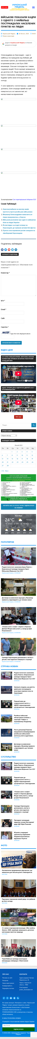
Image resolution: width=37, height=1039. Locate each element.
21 (7, 462)
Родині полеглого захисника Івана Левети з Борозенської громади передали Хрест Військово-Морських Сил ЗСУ (17, 569)
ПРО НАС (18, 417)
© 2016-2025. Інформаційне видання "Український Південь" (18, 1033)
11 (27, 455)
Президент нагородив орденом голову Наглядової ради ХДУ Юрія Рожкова (24, 822)
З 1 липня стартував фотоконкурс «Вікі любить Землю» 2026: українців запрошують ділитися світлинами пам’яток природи (18, 930)
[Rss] (17, 998)
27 (2, 466)
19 (32, 459)
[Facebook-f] (3, 998)
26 (32, 462)
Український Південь (19, 6)
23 (17, 462)
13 (2, 459)
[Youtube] (10, 998)
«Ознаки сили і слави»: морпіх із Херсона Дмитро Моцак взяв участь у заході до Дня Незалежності (17, 629)
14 (7, 459)
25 (27, 462)
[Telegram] (14, 998)
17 (22, 459)
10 (22, 455)
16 (17, 459)
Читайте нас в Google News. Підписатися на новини (18, 507)
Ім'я (3, 301)
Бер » (7, 471)
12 (32, 455)
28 (8, 466)
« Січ (2, 471)
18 (27, 459)
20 (3, 462)
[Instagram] (7, 998)
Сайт (3, 318)
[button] (33, 7)
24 (22, 462)
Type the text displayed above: (20, 334)
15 (12, 459)
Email (3, 309)
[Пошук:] (16, 425)
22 (12, 462)
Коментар (5, 273)
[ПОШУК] (33, 425)
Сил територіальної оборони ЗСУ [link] (24, 199)
